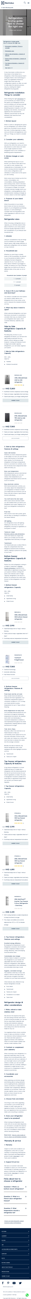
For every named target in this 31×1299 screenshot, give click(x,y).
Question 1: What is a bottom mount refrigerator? (14, 1188)
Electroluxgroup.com (8, 1286)
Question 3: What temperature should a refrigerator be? (11, 1210)
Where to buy (6, 1276)
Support (4, 1253)
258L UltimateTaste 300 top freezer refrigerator (20, 861)
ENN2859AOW (18, 655)
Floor (3, 1240)
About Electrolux (7, 1267)
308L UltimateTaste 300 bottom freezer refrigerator (21, 617)
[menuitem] (3, 1283)
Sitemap (14, 1294)
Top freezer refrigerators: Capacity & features (14, 64)
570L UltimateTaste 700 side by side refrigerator (20, 418)
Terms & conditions (8, 1291)
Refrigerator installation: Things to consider (13, 47)
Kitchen (4, 1231)
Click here (16, 1156)
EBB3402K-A (17, 612)
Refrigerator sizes (9, 51)
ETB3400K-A (17, 813)
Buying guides (6, 1262)
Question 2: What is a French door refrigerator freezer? (13, 1199)
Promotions (5, 1271)
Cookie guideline (7, 1294)
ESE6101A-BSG (18, 413)
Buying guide (8, 7)
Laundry (4, 1236)
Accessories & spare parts (9, 1249)
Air (2, 1244)
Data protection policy (19, 1291)
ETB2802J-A (17, 856)
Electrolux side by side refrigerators (14, 534)
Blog (3, 1258)
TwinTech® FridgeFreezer (19, 659)
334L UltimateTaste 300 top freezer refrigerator (20, 818)
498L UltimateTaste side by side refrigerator (20, 380)
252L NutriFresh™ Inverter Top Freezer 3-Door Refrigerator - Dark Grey (21, 902)
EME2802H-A (17, 896)
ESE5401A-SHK (18, 375)
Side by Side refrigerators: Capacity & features (15, 54)
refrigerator (20, 99)
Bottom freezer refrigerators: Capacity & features (15, 59)
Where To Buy (15, 400)
